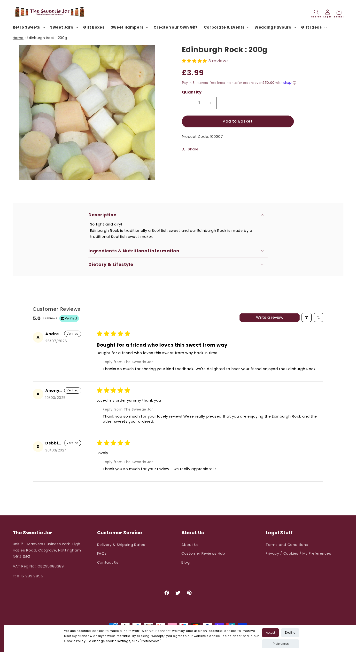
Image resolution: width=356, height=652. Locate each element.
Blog (185, 562)
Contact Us (107, 562)
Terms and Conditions (287, 544)
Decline (290, 632)
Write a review (269, 317)
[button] (28, 27)
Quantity (191, 92)
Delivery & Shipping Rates (121, 544)
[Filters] (307, 317)
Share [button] (193, 149)
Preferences (281, 643)
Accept (270, 632)
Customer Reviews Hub (203, 553)
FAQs (102, 553)
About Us (190, 544)
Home (18, 37)
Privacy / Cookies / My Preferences (298, 553)
